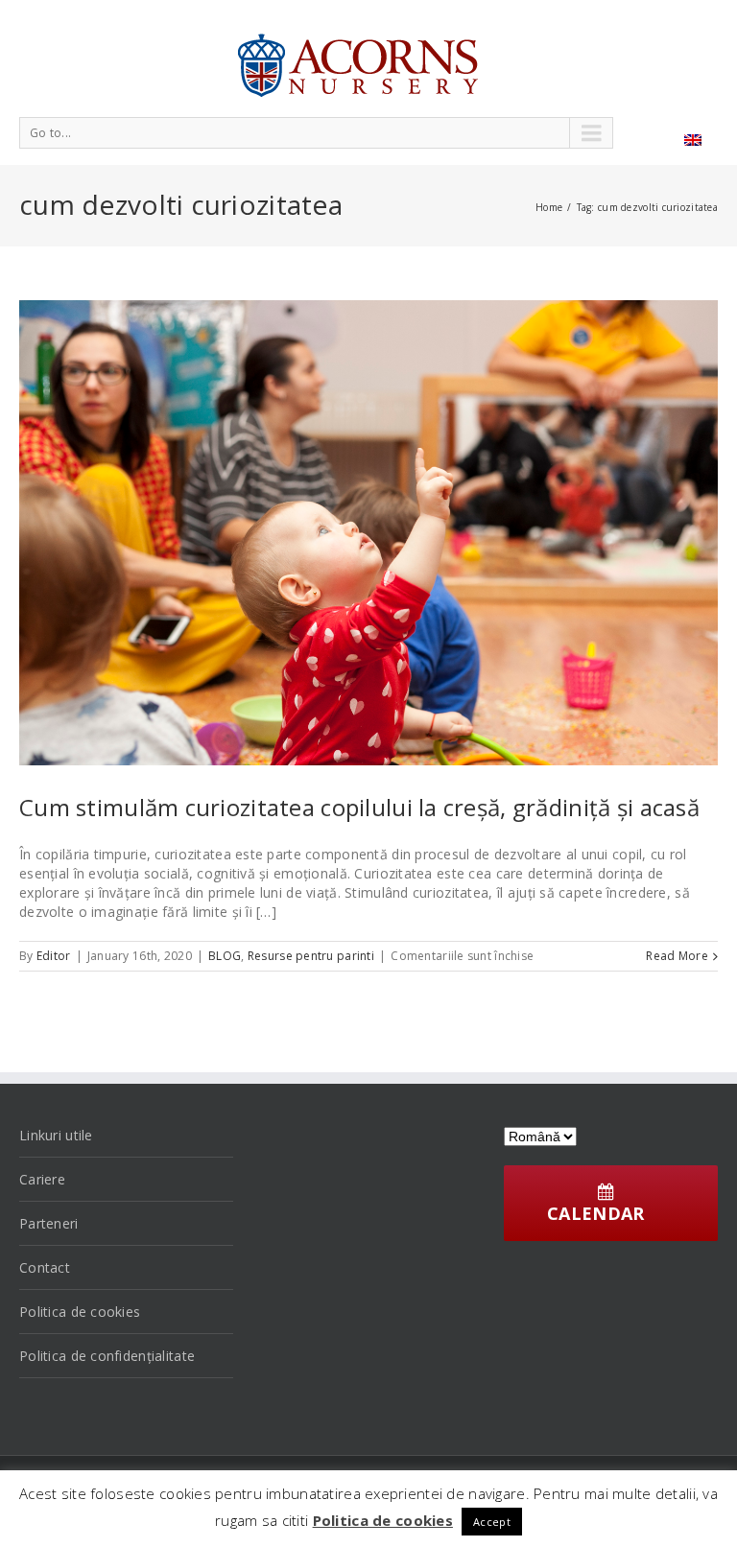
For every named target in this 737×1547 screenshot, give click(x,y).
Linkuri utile (56, 1135)
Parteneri (49, 1223)
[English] (692, 140)
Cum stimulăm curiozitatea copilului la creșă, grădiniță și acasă (359, 807)
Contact (44, 1267)
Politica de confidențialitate (107, 1356)
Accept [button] (492, 1521)
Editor (53, 956)
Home (548, 207)
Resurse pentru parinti (311, 956)
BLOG (224, 956)
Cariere (42, 1179)
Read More (677, 956)
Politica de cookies (79, 1311)
